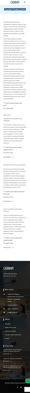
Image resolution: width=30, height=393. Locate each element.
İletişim (7, 338)
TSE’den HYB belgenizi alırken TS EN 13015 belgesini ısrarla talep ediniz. (12, 366)
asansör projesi (14, 103)
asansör (8, 103)
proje (8, 194)
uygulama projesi (7, 149)
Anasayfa (7, 324)
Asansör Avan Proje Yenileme (14, 165)
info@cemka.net (12, 312)
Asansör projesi (7, 22)
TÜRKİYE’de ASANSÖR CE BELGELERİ (12, 358)
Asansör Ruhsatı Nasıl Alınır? (13, 335)
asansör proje (9, 147)
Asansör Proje (9, 108)
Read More (7, 157)
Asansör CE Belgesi (10, 331)
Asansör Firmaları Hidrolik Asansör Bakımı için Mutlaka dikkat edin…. (12, 350)
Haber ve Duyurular (10, 327)
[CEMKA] (15, 2)
